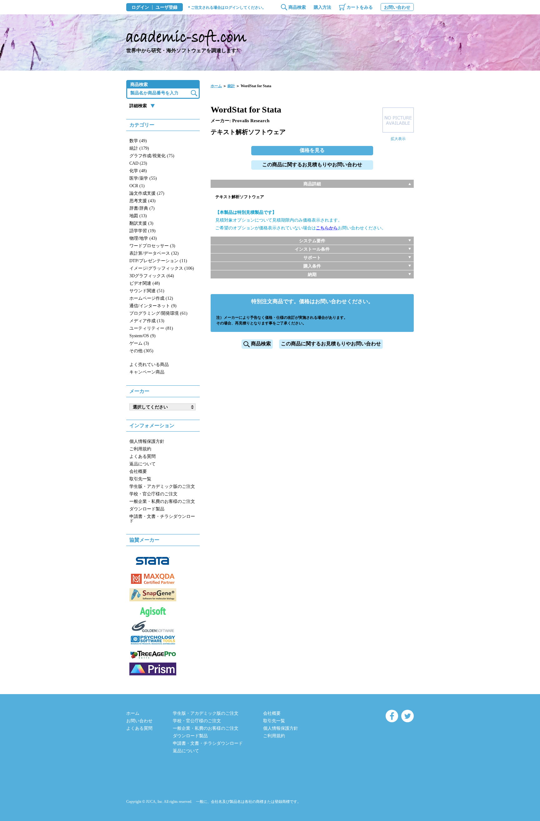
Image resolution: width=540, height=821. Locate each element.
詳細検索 (138, 105)
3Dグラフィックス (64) (151, 275)
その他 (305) (141, 350)
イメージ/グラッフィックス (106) (161, 268)
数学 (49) (138, 140)
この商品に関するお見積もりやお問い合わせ (312, 164)
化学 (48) (138, 170)
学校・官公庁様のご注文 (153, 494)
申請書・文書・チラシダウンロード (162, 518)
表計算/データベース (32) (154, 253)
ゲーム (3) (139, 343)
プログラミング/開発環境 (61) (158, 313)
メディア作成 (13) (146, 320)
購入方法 (322, 7)
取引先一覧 (140, 479)
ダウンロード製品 (146, 509)
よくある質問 (142, 456)
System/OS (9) (142, 335)
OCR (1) (137, 185)
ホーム (216, 86)
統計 (231, 86)
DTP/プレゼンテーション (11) (158, 260)
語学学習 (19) (142, 230)
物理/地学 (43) (143, 238)
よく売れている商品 (149, 364)
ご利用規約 (140, 449)
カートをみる (360, 7)
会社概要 (138, 471)
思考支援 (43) (142, 200)
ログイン (140, 7)
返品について (142, 464)
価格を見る (312, 150)
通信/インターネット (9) (153, 305)
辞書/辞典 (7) (142, 208)
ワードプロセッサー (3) (152, 245)
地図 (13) (138, 215)
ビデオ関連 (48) (144, 283)
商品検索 (297, 7)
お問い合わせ (397, 7)
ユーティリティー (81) (151, 328)
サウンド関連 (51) (146, 290)
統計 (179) (139, 148)
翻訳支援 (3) (141, 223)
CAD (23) (138, 163)
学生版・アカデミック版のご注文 (162, 486)
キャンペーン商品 (146, 372)
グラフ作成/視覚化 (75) (151, 155)
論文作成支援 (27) (146, 193)
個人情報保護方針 (146, 441)
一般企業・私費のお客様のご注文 (162, 501)
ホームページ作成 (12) (151, 298)
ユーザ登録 (167, 7)
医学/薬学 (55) (143, 178)
